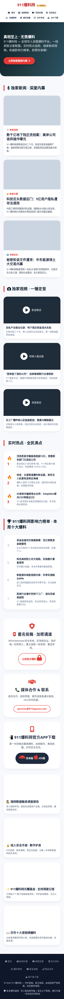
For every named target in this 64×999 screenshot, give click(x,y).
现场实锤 (39, 12)
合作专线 (40, 18)
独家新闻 (25, 12)
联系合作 (49, 969)
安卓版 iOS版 (35, 758)
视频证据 (39, 961)
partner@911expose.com (32, 708)
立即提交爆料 (29, 659)
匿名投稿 (26, 18)
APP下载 (54, 18)
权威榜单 (13, 18)
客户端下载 (33, 976)
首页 (13, 12)
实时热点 (52, 12)
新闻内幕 (23, 961)
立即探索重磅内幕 (18, 60)
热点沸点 (54, 961)
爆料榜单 (17, 969)
